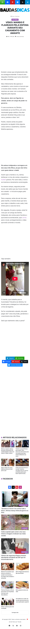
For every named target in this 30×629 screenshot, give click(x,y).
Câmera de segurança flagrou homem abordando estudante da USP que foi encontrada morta (13, 557)
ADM (8, 36)
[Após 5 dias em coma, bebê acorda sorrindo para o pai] (7, 462)
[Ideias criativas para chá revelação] (7, 601)
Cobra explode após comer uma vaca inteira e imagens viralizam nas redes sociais (13, 533)
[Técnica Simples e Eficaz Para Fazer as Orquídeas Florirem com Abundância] (7, 584)
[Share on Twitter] (22, 2)
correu (24, 217)
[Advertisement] (15, 55)
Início (13, 16)
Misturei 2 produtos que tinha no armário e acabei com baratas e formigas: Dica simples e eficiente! (7, 575)
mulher (3, 180)
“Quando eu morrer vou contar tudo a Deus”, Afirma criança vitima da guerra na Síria (14, 510)
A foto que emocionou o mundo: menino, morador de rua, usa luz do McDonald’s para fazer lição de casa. (22, 470)
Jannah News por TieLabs (15, 621)
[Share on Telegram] (27, 2)
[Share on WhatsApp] (2, 2)
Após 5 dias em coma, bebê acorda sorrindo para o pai (7, 469)
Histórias (17, 16)
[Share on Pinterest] (12, 2)
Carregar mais (15, 612)
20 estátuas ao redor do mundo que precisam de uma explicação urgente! (22, 600)
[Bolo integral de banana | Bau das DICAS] (22, 566)
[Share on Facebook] (7, 2)
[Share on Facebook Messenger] (17, 2)
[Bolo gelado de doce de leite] (22, 584)
